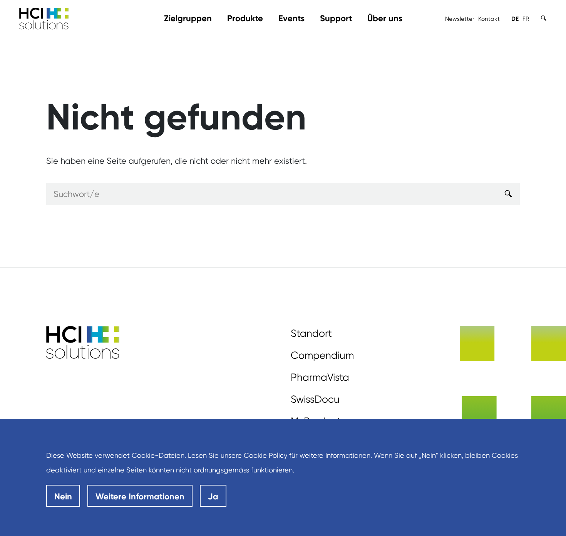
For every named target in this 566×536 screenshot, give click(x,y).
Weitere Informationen (139, 496)
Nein (63, 496)
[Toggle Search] (544, 18)
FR (525, 18)
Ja (213, 496)
